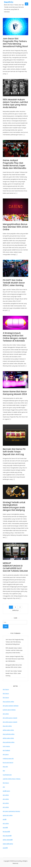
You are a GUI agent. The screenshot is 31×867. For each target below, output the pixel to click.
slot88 (4, 819)
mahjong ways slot (8, 758)
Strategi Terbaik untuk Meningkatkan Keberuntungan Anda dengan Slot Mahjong (14, 506)
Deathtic (8, 2)
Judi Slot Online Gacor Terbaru (11, 779)
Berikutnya (15, 610)
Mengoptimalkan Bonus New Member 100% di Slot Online (15, 227)
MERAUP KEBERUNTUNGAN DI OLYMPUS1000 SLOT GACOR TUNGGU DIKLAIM (15, 567)
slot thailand (6, 750)
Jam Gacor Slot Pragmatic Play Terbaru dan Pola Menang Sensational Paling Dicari (15, 42)
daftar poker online (8, 730)
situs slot (5, 766)
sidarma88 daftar (8, 844)
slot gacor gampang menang (11, 811)
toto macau (6, 746)
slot (4, 787)
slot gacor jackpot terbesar (10, 706)
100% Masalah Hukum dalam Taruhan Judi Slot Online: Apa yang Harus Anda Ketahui (15, 103)
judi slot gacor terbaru (9, 710)
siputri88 (5, 827)
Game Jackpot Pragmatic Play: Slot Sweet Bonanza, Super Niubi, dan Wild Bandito (14, 164)
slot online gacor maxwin (10, 718)
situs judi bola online (8, 734)
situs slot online (7, 726)
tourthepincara (7, 775)
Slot (4, 771)
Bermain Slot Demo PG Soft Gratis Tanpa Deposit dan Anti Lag (14, 452)
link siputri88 (6, 831)
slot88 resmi (6, 791)
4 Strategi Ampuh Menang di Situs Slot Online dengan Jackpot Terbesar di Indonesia (15, 337)
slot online (6, 714)
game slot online (7, 815)
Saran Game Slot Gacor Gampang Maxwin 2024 (15, 392)
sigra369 (5, 848)
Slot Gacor (6, 689)
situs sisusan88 (7, 836)
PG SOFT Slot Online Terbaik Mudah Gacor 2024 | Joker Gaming (14, 283)
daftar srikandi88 (8, 840)
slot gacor (6, 754)
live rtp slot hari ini (8, 762)
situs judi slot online (8, 701)
